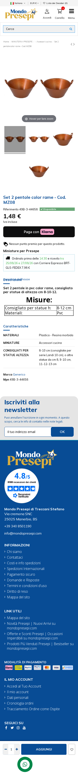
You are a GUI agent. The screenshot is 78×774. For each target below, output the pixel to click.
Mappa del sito (18, 597)
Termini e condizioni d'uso (27, 586)
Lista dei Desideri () (57, 3)
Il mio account (18, 692)
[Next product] (74, 44)
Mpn (6, 379)
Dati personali (17, 697)
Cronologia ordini (20, 703)
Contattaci (15, 557)
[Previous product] (72, 44)
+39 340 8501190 (17, 526)
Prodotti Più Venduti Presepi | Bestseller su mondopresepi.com (40, 646)
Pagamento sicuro (21, 574)
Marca (7, 374)
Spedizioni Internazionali (25, 568)
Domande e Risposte (23, 580)
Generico (19, 374)
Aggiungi (44, 749)
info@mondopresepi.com (23, 533)
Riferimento (11, 209)
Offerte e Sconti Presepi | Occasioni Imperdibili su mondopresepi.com (35, 636)
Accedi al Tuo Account (24, 686)
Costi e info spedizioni (24, 563)
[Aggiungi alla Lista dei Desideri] (71, 749)
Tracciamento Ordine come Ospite (33, 709)
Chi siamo (14, 551)
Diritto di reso (17, 591)
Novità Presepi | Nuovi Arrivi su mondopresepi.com (31, 625)
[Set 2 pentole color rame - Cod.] (15, 140)
